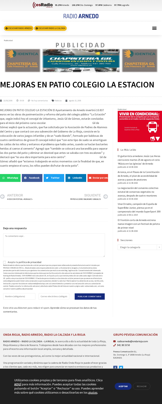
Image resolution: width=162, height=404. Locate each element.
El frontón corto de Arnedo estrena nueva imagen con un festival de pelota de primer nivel (139, 223)
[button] (154, 28)
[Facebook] (115, 368)
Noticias (58, 100)
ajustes (92, 392)
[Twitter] (121, 368)
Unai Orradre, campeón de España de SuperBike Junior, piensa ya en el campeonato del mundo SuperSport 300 (139, 207)
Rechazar (141, 386)
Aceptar (123, 386)
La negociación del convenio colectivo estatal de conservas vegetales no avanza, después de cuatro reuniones (138, 191)
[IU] (140, 126)
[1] (81, 57)
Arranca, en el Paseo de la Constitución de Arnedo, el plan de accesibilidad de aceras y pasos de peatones (138, 175)
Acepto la (24, 262)
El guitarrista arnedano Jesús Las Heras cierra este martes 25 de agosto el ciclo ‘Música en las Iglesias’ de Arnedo (139, 159)
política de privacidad (30, 262)
